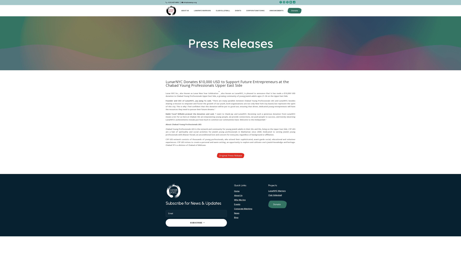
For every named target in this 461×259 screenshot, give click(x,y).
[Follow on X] (287, 2)
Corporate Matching (255, 11)
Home (237, 191)
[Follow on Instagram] (284, 2)
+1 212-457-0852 (173, 2)
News (236, 213)
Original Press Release (230, 155)
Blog (236, 217)
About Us (185, 11)
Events (238, 11)
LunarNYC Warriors (202, 11)
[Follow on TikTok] (294, 2)
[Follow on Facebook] (280, 2)
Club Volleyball (223, 11)
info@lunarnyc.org (190, 2)
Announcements (276, 11)
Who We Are (240, 200)
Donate (294, 10)
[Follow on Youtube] (291, 2)
